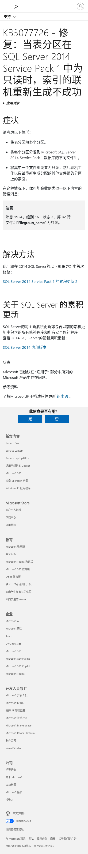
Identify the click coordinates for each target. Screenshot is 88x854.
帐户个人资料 (13, 510)
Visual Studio (13, 748)
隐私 (31, 838)
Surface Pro (12, 443)
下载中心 (11, 517)
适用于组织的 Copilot (18, 465)
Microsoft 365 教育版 (18, 569)
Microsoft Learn (14, 703)
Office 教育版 (13, 576)
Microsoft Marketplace (18, 725)
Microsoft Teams (15, 673)
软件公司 (11, 740)
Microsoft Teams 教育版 (19, 561)
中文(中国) (18, 813)
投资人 (9, 800)
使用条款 (42, 838)
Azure (9, 636)
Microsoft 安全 (14, 628)
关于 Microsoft (14, 777)
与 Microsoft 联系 (16, 838)
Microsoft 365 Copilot (18, 666)
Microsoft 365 (13, 473)
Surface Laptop (14, 450)
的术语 (62, 396)
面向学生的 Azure (16, 599)
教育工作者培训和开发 (18, 584)
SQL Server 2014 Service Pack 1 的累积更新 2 (40, 281)
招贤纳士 (11, 769)
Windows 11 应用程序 (18, 488)
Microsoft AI (12, 621)
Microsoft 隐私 (14, 792)
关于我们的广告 (67, 838)
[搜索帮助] (16, 6)
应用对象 (12, 103)
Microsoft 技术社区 (16, 718)
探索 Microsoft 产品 (17, 480)
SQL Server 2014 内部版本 (24, 347)
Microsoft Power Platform (20, 733)
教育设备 (11, 554)
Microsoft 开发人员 (16, 695)
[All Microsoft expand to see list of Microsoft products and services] (5, 6)
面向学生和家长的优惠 (18, 591)
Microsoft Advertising (18, 658)
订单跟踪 (11, 525)
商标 (52, 838)
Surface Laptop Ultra (17, 458)
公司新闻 (11, 784)
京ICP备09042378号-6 (18, 846)
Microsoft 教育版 (15, 546)
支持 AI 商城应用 (15, 710)
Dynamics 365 (14, 643)
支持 (8, 16)
